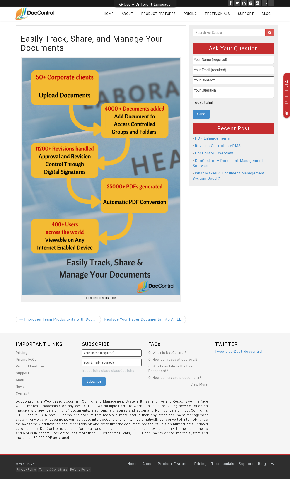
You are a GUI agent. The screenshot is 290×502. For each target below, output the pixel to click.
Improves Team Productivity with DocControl (62, 319)
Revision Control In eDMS (218, 146)
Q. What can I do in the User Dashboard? (171, 368)
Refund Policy (80, 469)
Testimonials (217, 14)
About (127, 14)
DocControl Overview (214, 153)
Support (246, 14)
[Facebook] (230, 3)
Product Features (158, 14)
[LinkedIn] (244, 3)
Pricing (190, 14)
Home (109, 14)
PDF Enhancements (212, 138)
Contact (22, 393)
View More (199, 384)
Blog (266, 14)
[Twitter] (237, 3)
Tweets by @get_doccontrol (238, 351)
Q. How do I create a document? (174, 377)
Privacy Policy (26, 469)
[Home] (37, 14)
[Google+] (251, 3)
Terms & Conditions (53, 469)
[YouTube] (258, 3)
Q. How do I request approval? (173, 359)
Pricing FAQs (26, 359)
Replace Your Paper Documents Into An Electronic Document (145, 319)
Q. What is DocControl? (167, 353)
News (20, 387)
